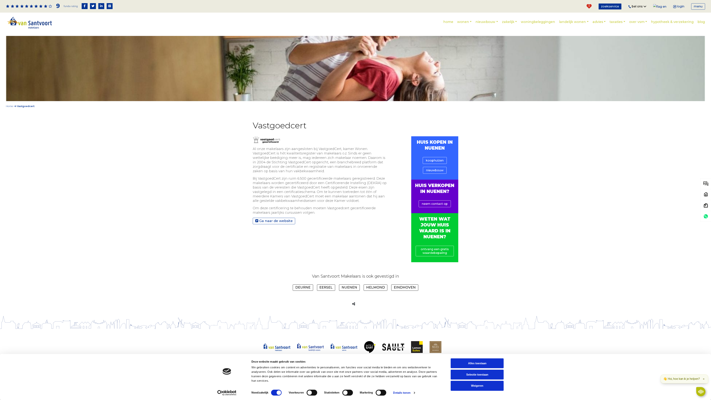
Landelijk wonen (572, 22)
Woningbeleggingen (538, 22)
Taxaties (616, 22)
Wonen (463, 22)
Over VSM (637, 22)
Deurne (303, 287)
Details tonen (401, 392)
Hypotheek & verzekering (672, 22)
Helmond (375, 287)
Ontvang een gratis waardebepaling (435, 250)
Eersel (326, 287)
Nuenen (349, 287)
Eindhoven (405, 287)
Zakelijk (508, 22)
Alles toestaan (477, 363)
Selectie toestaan (477, 374)
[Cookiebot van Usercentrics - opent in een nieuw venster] (227, 393)
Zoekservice (610, 6)
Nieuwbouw (485, 22)
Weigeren (477, 385)
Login (680, 6)
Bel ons (637, 6)
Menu (698, 6)
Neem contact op (435, 204)
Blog (701, 22)
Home (448, 22)
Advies (597, 22)
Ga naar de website (275, 221)
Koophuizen (435, 160)
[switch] (312, 393)
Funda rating (71, 6)
